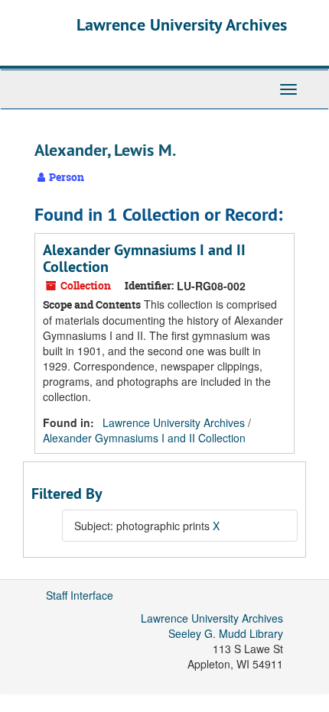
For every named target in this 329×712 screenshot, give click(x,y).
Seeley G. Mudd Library (225, 633)
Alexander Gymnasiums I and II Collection (144, 258)
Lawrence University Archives (182, 24)
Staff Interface (79, 595)
